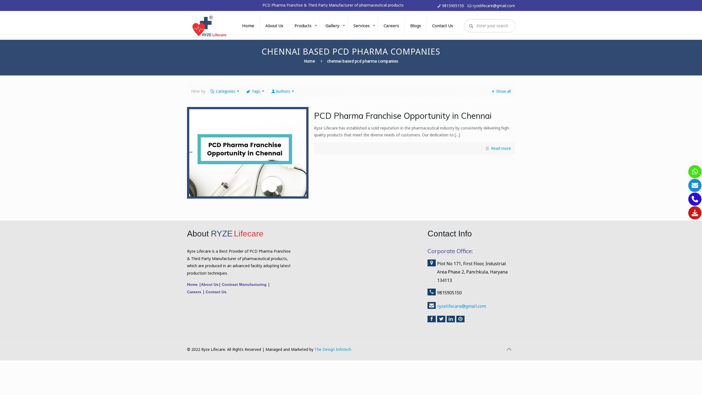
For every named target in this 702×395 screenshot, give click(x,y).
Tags (256, 91)
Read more (501, 148)
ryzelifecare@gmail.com (494, 5)
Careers (194, 292)
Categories (225, 91)
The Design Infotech (333, 349)
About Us (210, 284)
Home (309, 61)
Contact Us (216, 292)
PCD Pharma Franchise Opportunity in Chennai (403, 116)
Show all (503, 91)
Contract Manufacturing (244, 284)
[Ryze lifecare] (209, 25)
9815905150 (453, 5)
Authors (283, 91)
